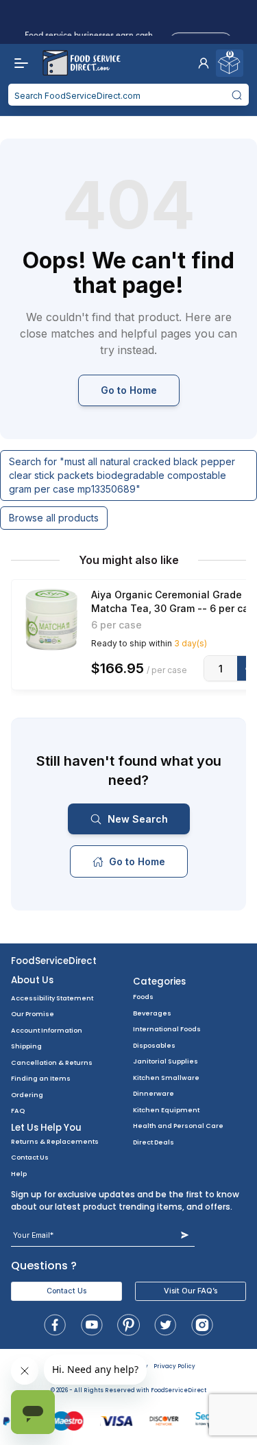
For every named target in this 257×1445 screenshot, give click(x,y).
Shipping (26, 1046)
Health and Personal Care (178, 1125)
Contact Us (30, 1157)
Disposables (154, 1045)
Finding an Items (41, 1078)
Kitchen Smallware (166, 1077)
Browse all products (54, 518)
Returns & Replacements (55, 1141)
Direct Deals (153, 1142)
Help (19, 1173)
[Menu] (18, 63)
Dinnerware (153, 1093)
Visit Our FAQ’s (190, 1291)
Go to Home (129, 390)
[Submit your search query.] (237, 94)
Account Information (46, 1030)
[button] (203, 63)
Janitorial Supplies (165, 1061)
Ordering (27, 1094)
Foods (143, 996)
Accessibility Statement (52, 998)
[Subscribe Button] (184, 1235)
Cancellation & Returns (52, 1062)
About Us (32, 980)
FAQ (18, 1110)
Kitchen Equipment (166, 1109)
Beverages (152, 1013)
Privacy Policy (174, 1366)
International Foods (167, 1028)
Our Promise (32, 1013)
